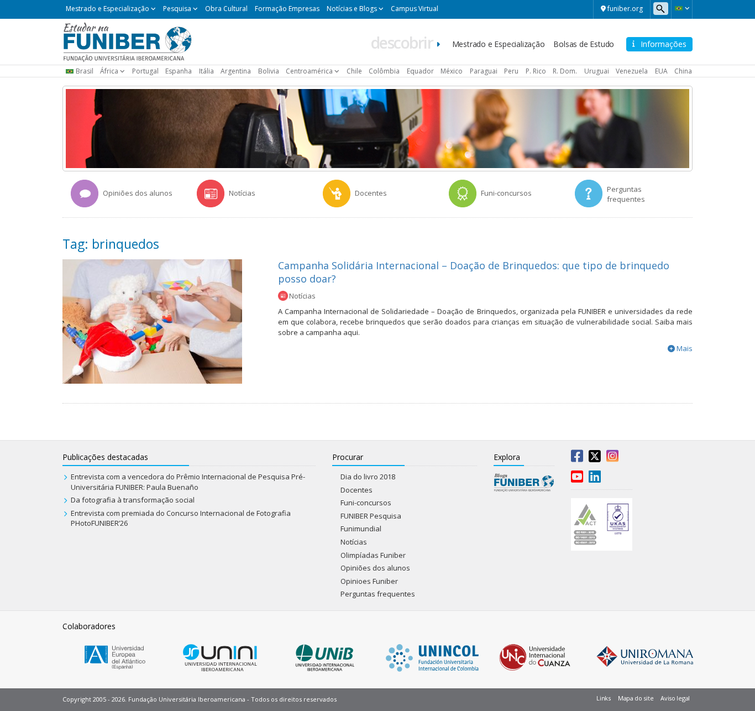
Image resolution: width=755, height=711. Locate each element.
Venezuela (632, 71)
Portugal (145, 71)
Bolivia (268, 71)
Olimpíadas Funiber (373, 555)
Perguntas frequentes (377, 594)
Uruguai (596, 71)
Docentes (356, 490)
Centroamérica (309, 71)
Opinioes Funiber (369, 581)
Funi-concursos (365, 503)
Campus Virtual (414, 8)
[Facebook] (577, 458)
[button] (682, 8)
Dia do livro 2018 (367, 477)
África (109, 71)
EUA (661, 71)
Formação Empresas (287, 8)
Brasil (84, 71)
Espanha (178, 71)
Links (603, 698)
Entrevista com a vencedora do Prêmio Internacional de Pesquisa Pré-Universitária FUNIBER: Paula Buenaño (188, 482)
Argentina (236, 71)
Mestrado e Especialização (107, 8)
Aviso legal (675, 698)
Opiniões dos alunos (375, 568)
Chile (354, 71)
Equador (420, 71)
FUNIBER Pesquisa (370, 516)
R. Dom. (565, 71)
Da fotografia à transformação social (133, 500)
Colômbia (384, 71)
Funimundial (360, 529)
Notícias (302, 296)
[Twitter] (595, 458)
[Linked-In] (595, 479)
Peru (511, 71)
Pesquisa (177, 8)
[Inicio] (127, 41)
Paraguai (483, 71)
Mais (685, 348)
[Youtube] (577, 479)
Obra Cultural (226, 8)
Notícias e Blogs (352, 8)
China (683, 71)
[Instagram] (612, 458)
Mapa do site (635, 698)
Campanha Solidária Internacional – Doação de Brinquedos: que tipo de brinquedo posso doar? (473, 272)
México (452, 71)
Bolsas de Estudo (583, 44)
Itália (206, 71)
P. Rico (536, 71)
